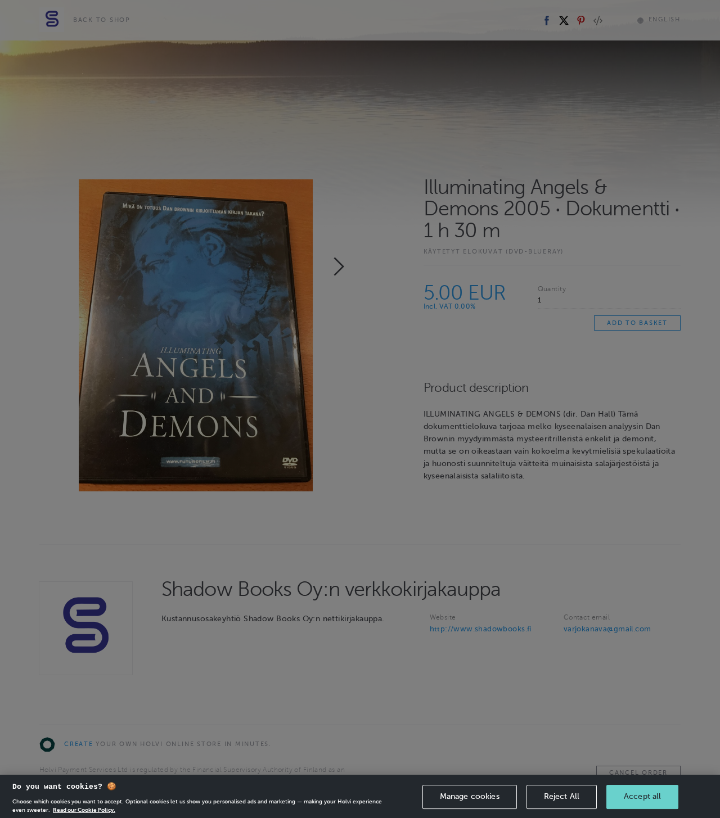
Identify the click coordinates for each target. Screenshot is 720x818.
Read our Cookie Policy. (84, 809)
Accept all (642, 796)
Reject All (561, 796)
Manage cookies (470, 796)
